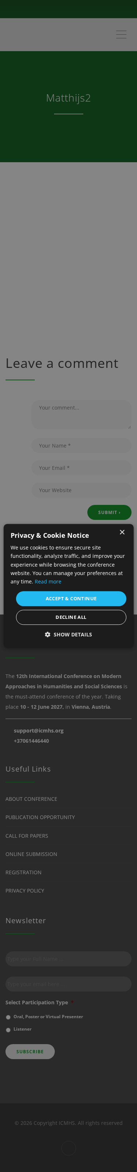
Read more (48, 581)
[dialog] (68, 586)
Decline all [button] (71, 617)
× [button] (122, 532)
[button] (68, 635)
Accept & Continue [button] (71, 598)
